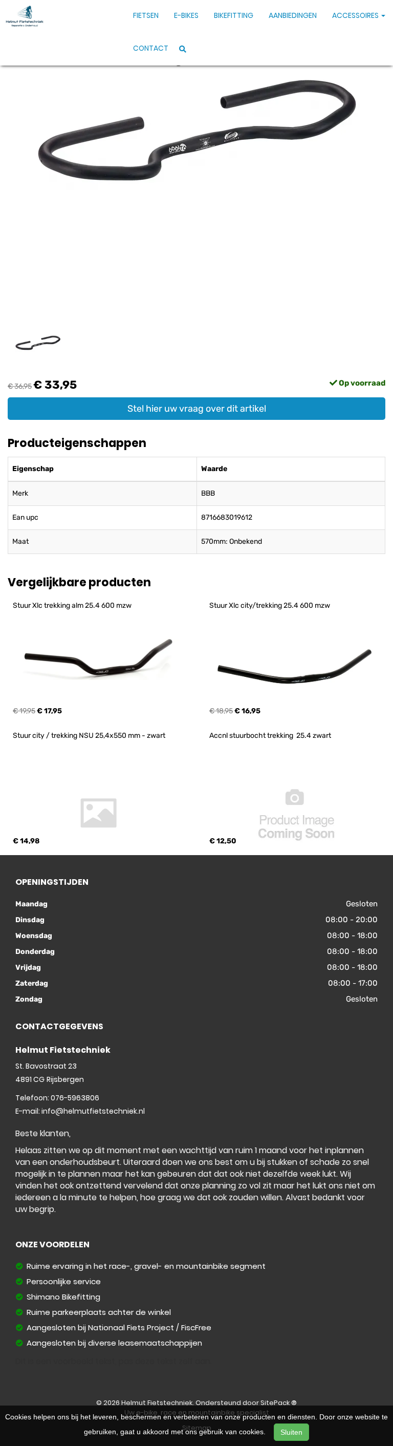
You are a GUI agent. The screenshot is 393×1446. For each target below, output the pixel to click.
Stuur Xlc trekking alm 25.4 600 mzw (72, 605)
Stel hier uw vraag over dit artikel (196, 408)
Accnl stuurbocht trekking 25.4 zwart (270, 735)
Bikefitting (233, 15)
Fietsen (146, 15)
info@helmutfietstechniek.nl (93, 1111)
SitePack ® (278, 1403)
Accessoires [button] (356, 15)
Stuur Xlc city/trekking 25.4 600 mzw (269, 605)
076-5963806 (75, 1098)
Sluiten (291, 1432)
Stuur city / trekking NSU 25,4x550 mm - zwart (89, 735)
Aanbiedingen (293, 15)
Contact (150, 48)
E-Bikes (186, 15)
